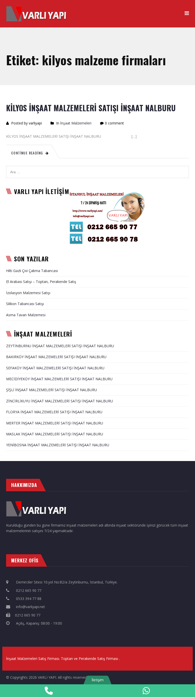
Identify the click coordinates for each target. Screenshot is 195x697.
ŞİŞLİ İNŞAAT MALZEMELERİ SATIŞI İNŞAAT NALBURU (51, 389)
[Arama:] (97, 168)
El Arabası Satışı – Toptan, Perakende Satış (41, 281)
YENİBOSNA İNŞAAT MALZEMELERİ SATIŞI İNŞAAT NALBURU (57, 444)
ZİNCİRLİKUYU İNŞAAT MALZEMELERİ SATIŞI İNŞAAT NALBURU (59, 401)
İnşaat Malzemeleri (75, 123)
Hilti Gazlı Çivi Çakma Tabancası (32, 270)
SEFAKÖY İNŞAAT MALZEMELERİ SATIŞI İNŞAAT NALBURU (55, 368)
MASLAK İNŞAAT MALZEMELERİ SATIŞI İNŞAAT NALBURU (54, 434)
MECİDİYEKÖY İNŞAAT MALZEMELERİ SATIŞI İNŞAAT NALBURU (59, 378)
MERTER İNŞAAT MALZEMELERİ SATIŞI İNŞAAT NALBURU (54, 423)
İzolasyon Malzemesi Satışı (28, 292)
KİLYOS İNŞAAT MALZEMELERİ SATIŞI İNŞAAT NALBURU (91, 108)
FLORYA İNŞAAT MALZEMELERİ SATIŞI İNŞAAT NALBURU (54, 411)
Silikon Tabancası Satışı (25, 303)
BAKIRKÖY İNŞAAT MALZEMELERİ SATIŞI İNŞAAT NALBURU (56, 356)
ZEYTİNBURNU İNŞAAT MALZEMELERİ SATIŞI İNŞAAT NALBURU (60, 345)
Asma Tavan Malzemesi (25, 314)
